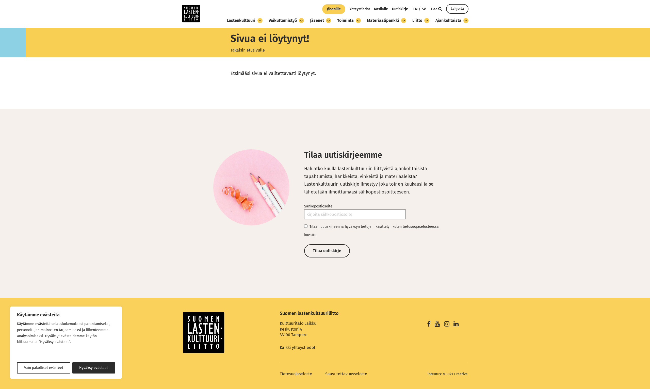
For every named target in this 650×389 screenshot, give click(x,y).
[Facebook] (429, 324)
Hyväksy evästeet (93, 368)
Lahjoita (457, 9)
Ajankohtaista (448, 20)
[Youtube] (437, 324)
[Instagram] (446, 324)
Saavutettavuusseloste (346, 373)
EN (415, 9)
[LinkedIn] (456, 324)
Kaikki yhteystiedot (297, 347)
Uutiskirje (400, 9)
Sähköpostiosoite (318, 206)
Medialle (381, 9)
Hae (434, 9)
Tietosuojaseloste (296, 373)
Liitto (417, 20)
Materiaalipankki (383, 20)
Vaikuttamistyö (283, 20)
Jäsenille (334, 9)
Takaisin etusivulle (248, 50)
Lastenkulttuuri (241, 20)
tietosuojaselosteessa (421, 226)
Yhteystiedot (359, 9)
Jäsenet (317, 20)
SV (424, 9)
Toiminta (345, 20)
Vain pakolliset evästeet (43, 368)
